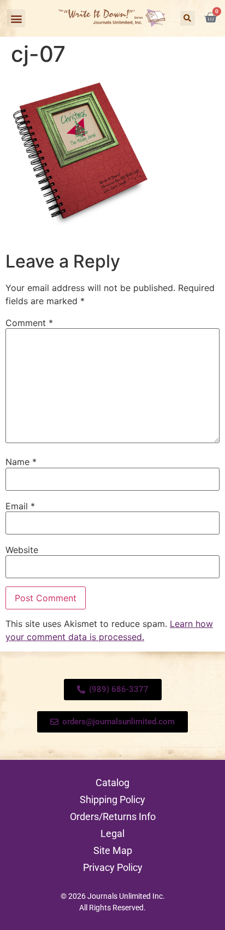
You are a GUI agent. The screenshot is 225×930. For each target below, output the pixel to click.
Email (20, 506)
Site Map (112, 850)
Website (21, 549)
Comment (29, 322)
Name (21, 461)
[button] (16, 18)
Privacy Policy (113, 867)
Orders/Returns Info (113, 816)
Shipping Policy (112, 799)
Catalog (112, 782)
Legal (112, 833)
